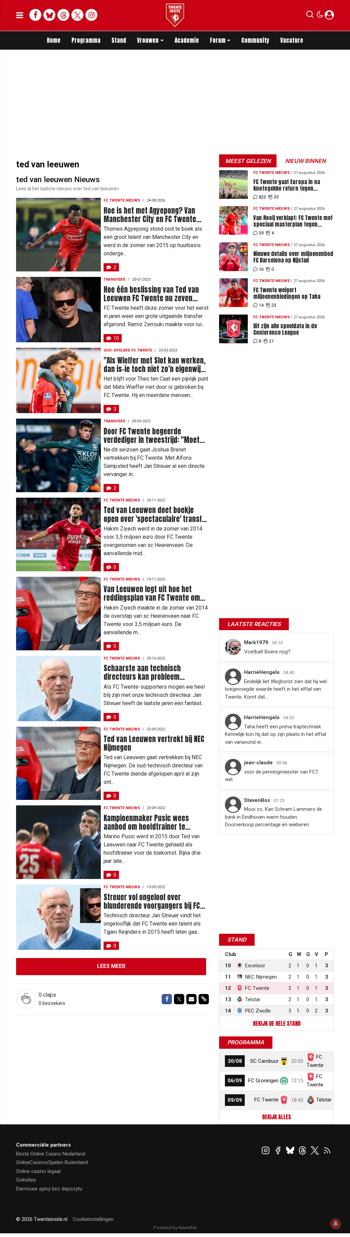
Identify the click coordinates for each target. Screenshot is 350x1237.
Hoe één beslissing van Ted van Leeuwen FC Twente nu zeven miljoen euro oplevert (151, 294)
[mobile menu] (19, 15)
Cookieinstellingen (93, 1219)
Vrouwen (148, 40)
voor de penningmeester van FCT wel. (272, 776)
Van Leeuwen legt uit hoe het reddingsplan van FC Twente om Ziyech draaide (152, 593)
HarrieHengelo (262, 672)
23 (273, 305)
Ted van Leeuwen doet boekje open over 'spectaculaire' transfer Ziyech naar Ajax (156, 514)
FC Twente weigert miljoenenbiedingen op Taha (286, 293)
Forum (218, 40)
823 (262, 197)
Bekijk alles (276, 1117)
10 (116, 338)
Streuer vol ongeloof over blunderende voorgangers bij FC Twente (152, 901)
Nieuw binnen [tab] (305, 160)
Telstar (324, 1100)
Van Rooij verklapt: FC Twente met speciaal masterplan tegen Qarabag (293, 221)
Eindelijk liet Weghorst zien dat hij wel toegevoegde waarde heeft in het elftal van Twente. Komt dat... (276, 689)
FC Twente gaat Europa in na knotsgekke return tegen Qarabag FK (286, 185)
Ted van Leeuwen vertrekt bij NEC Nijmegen (154, 743)
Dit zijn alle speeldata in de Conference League (285, 329)
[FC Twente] (284, 1100)
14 (261, 305)
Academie (187, 40)
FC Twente (266, 1100)
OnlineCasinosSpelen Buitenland (52, 1162)
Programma (85, 40)
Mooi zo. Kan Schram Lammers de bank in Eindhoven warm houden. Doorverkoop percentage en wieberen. (273, 817)
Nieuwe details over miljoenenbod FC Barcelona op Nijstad (293, 257)
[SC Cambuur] (284, 1061)
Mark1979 (257, 642)
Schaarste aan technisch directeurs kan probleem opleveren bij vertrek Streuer (148, 672)
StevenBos (257, 800)
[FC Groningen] (284, 1080)
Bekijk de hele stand (276, 1023)
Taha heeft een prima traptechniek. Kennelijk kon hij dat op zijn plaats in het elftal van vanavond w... (275, 734)
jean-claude (259, 763)
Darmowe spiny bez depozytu (49, 1189)
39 (261, 232)
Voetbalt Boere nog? (267, 652)
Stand (118, 40)
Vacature (291, 40)
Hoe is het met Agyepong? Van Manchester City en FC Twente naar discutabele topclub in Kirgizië (150, 215)
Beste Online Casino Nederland (50, 1154)
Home (53, 40)
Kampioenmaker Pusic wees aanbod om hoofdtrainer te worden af (146, 822)
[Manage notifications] (335, 1223)
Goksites (26, 1180)
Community (255, 40)
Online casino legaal (38, 1171)
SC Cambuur (264, 1061)
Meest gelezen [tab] (248, 160)
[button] (310, 15)
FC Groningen (263, 1080)
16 (261, 269)
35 (276, 197)
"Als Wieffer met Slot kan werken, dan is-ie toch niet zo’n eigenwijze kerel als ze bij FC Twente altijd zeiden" (156, 364)
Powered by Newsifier (175, 1227)
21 (271, 341)
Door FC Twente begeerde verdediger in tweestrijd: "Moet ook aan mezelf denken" (152, 435)
